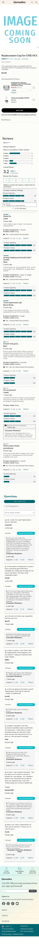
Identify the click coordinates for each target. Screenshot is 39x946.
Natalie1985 (9, 790)
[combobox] (21, 512)
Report (25, 238)
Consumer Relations (14, 553)
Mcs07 (7, 621)
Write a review (17, 58)
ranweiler (8, 525)
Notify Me (19, 110)
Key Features (6, 120)
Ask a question (25, 58)
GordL (7, 832)
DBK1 (7, 660)
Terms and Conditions (8, 929)
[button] (6, 180)
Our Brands (5, 921)
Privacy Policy (24, 926)
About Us (5, 915)
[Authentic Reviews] (7, 142)
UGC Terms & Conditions (27, 931)
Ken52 (7, 696)
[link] (14, 171)
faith (6, 739)
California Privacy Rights (26, 929)
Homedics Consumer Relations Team (19, 850)
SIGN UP (32, 891)
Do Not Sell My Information (9, 931)
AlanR (7, 578)
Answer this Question (26, 533)
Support (4, 910)
